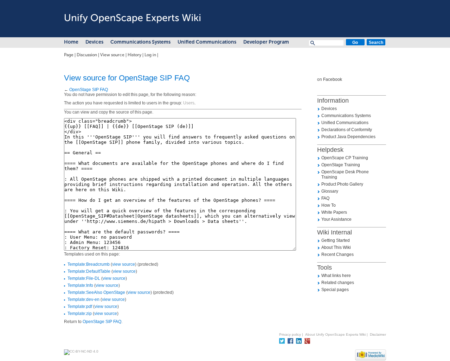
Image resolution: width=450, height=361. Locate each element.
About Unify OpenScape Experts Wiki (335, 334)
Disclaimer (378, 334)
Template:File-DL (84, 278)
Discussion (87, 54)
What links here (336, 275)
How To (328, 205)
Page (68, 54)
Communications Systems (140, 42)
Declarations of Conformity (346, 129)
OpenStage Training (340, 164)
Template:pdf (80, 306)
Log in (150, 54)
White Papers (334, 212)
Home (71, 42)
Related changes (337, 282)
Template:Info (80, 285)
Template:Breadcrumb (89, 264)
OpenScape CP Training (344, 157)
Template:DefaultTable (89, 271)
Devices (94, 42)
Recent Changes (337, 254)
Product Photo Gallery (342, 184)
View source (112, 54)
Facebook (332, 79)
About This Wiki (336, 247)
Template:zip (80, 313)
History (134, 54)
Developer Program (266, 42)
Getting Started (335, 240)
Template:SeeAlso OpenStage (96, 292)
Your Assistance (336, 219)
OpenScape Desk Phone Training (345, 174)
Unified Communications (207, 42)
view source (123, 264)
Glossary (329, 191)
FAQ (325, 198)
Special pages (335, 289)
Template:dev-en (83, 299)
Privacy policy (290, 334)
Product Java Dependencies (348, 136)
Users (188, 103)
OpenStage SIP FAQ (88, 89)
